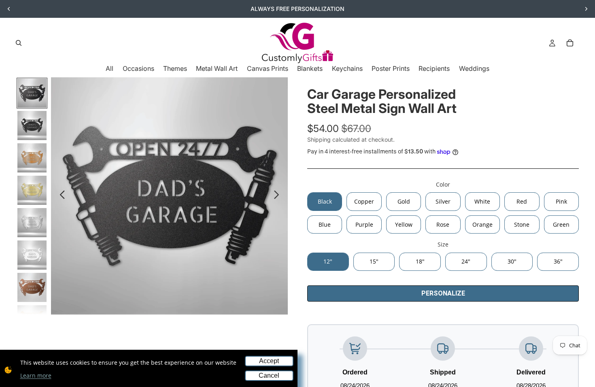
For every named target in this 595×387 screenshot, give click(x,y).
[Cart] (570, 43)
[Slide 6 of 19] (32, 255)
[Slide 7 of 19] (32, 287)
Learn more (35, 375)
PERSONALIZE (443, 293)
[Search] (19, 43)
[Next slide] (586, 9)
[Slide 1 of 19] (32, 93)
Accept (269, 360)
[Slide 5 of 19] (32, 222)
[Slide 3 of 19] (32, 157)
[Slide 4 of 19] (32, 190)
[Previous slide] (9, 9)
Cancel (269, 375)
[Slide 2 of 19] (32, 125)
